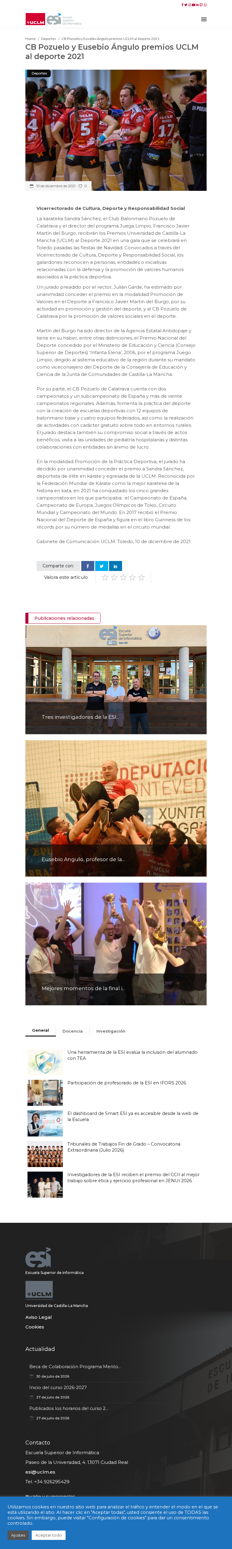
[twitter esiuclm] (186, 5)
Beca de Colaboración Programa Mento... (75, 1366)
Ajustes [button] (18, 1535)
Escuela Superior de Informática (54, 1272)
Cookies (34, 1327)
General (40, 1030)
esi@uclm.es (40, 1472)
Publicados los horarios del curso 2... (68, 1408)
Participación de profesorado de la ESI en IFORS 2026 (126, 1083)
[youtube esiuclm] (194, 5)
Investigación (110, 1031)
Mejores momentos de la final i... (83, 988)
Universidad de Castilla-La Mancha (56, 1305)
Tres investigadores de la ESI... (80, 717)
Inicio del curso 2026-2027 (58, 1387)
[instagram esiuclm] (190, 5)
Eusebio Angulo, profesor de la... (83, 859)
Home (30, 38)
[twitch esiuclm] (202, 5)
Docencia (73, 1031)
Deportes (48, 38)
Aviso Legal (38, 1317)
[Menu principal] (204, 19)
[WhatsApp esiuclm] (205, 5)
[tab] (40, 1031)
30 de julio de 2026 (52, 1376)
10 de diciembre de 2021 (55, 186)
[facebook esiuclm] (183, 5)
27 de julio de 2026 (52, 1397)
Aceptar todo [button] (48, 1535)
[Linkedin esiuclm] (198, 5)
